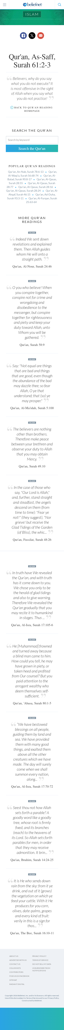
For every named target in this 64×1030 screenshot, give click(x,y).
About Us (13, 956)
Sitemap (13, 980)
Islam (32, 14)
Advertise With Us (17, 960)
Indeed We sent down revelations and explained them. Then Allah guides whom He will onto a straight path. (32, 249)
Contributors (16, 972)
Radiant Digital (16, 984)
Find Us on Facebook (19, 976)
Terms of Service (40, 960)
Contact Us (14, 964)
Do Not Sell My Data (41, 964)
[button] (59, 4)
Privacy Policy (39, 956)
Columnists (15, 968)
